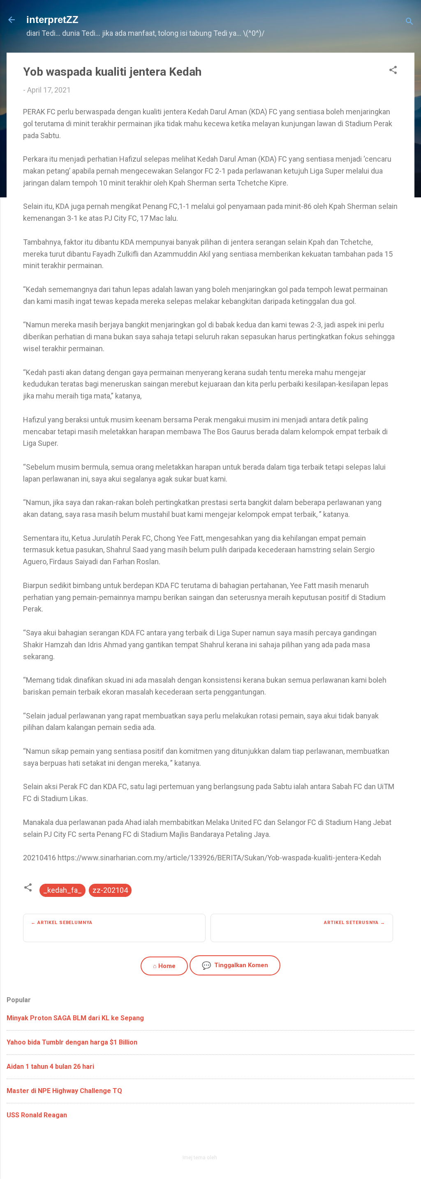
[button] (393, 71)
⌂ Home (164, 966)
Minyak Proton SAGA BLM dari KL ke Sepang (75, 1018)
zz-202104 (110, 890)
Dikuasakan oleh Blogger (215, 1139)
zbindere (228, 1157)
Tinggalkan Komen (235, 965)
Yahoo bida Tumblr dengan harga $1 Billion (72, 1042)
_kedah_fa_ (62, 890)
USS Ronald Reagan (37, 1115)
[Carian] (409, 22)
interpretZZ (52, 19)
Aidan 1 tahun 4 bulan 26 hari (50, 1066)
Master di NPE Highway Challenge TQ (64, 1091)
